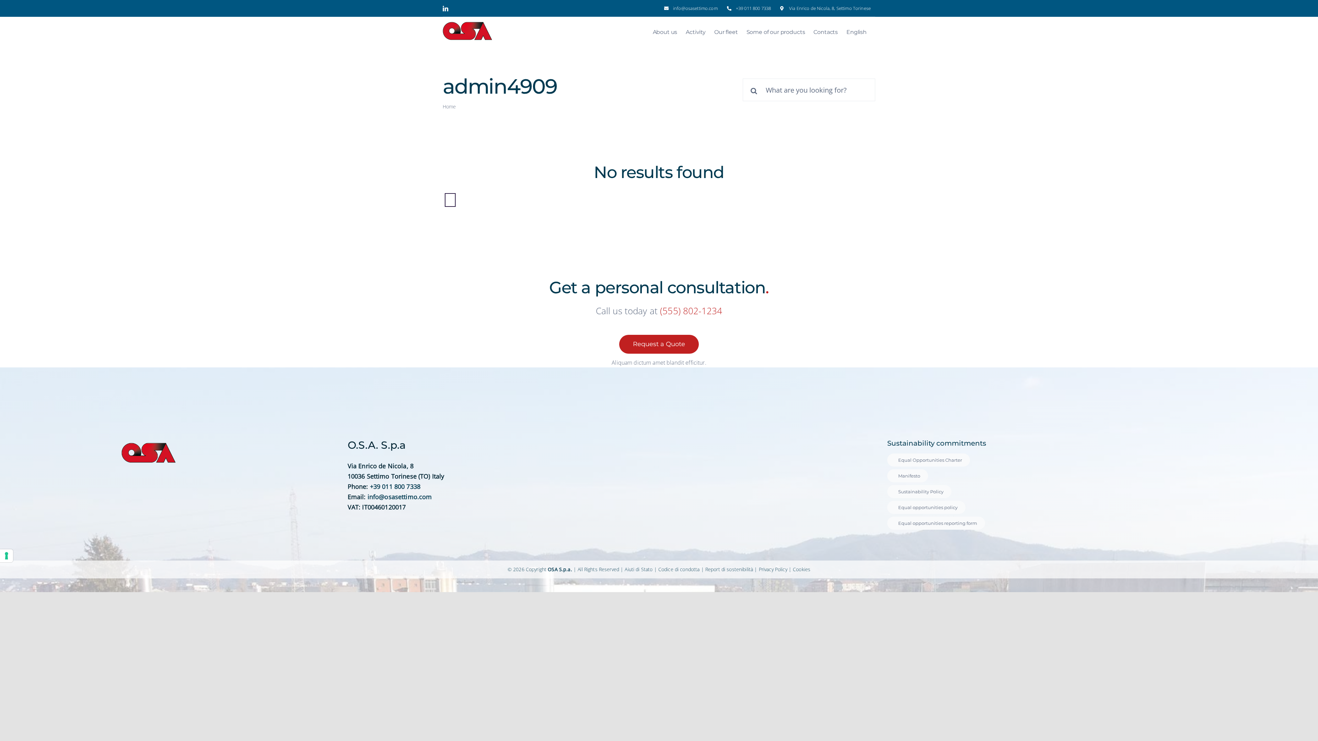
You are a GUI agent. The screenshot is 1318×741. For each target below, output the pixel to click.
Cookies (801, 569)
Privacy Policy (773, 569)
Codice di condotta (679, 569)
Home (449, 106)
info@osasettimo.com (400, 497)
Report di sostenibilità (729, 569)
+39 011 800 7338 (395, 486)
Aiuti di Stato (638, 569)
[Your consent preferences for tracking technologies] (6, 555)
